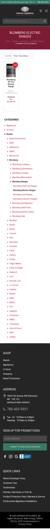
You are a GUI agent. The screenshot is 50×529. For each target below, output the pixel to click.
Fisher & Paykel (16, 268)
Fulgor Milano (15, 263)
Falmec (12, 255)
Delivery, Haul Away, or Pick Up (17, 492)
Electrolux (13, 242)
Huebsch (13, 272)
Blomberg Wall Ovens (21, 207)
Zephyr (12, 337)
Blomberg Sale (18, 216)
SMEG (12, 319)
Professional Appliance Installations (20, 501)
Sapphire (13, 311)
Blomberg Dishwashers (22, 168)
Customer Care (10, 483)
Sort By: (8, 56)
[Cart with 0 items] (40, 10)
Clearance (7, 374)
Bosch (12, 224)
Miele (11, 298)
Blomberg (13, 160)
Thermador (14, 324)
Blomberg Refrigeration (22, 203)
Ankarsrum (14, 147)
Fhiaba (12, 259)
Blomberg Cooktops (21, 164)
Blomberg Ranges (20, 181)
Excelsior (13, 246)
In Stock (10, 130)
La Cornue (14, 285)
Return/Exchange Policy (14, 478)
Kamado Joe (15, 281)
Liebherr (13, 289)
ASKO (12, 151)
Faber (11, 250)
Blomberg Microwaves (22, 177)
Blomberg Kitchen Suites (23, 212)
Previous (5, 523)
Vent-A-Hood (15, 328)
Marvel (12, 294)
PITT (11, 307)
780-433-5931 (43, 2)
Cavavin (12, 233)
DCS (11, 237)
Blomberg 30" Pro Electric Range (11, 83)
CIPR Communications (28, 521)
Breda (12, 229)
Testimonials (9, 487)
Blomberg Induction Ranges (25, 199)
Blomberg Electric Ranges (24, 190)
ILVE (11, 276)
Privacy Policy (25, 524)
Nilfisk (12, 302)
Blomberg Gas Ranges (23, 194)
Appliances (11, 125)
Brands (10, 134)
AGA (11, 143)
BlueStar (13, 220)
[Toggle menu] (46, 10)
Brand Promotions (17, 138)
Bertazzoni (14, 155)
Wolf (11, 332)
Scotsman (14, 315)
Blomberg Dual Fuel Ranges (25, 186)
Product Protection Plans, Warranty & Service (24, 496)
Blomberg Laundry (20, 173)
